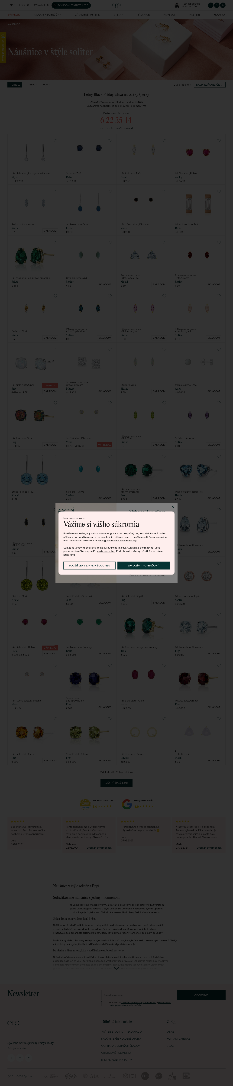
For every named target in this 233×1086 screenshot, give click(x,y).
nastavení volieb (106, 551)
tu (73, 554)
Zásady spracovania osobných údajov (147, 575)
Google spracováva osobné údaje (118, 540)
